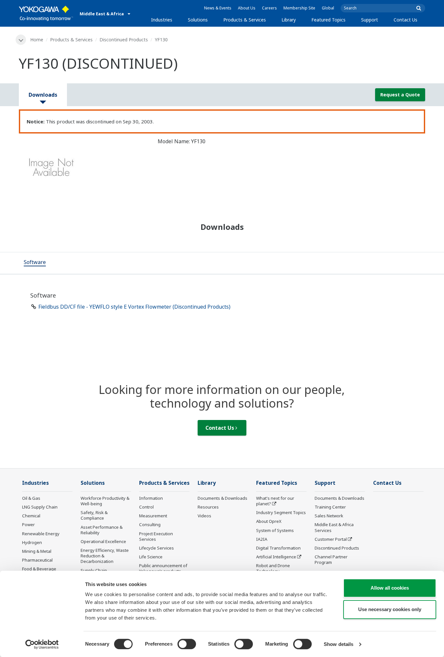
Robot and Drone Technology (273, 568)
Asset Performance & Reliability (102, 530)
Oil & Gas (31, 498)
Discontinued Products (123, 39)
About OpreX (268, 521)
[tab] (35, 263)
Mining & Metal (36, 551)
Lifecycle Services (156, 548)
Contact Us (405, 20)
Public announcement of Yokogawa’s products (163, 568)
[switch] (186, 644)
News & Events (217, 8)
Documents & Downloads (222, 498)
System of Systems (275, 530)
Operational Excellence (103, 541)
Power (28, 524)
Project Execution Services (156, 536)
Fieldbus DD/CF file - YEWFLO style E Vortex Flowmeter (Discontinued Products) (134, 306)
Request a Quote (400, 94)
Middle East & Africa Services (334, 527)
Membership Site (299, 8)
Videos (204, 516)
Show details (338, 644)
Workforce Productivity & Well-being (105, 501)
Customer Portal (331, 539)
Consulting (150, 524)
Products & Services (244, 20)
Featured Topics (328, 20)
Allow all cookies (390, 588)
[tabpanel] (83, 169)
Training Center (330, 507)
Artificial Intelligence (276, 557)
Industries (161, 20)
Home (36, 39)
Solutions (198, 20)
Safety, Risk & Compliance (94, 515)
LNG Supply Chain (40, 507)
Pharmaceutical (37, 560)
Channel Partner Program (331, 559)
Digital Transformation (278, 548)
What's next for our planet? (275, 501)
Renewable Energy (40, 534)
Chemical (31, 516)
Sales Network (329, 516)
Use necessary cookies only (389, 609)
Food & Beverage (39, 569)
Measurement (153, 516)
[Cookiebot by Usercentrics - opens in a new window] (42, 644)
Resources (208, 507)
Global (328, 8)
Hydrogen (32, 542)
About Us (246, 8)
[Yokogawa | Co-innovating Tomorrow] (46, 13)
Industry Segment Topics (281, 512)
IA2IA (261, 539)
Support (369, 20)
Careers (269, 8)
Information (151, 498)
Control (146, 507)
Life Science (151, 557)
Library (288, 20)
